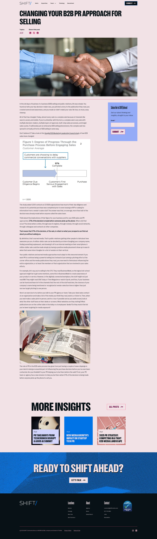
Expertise (44, 3)
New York (70, 514)
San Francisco (71, 517)
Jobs (105, 514)
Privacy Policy (67, 530)
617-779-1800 (107, 511)
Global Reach (89, 514)
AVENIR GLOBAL (42, 530)
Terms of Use (77, 530)
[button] (53, 3)
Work (36, 3)
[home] (25, 3)
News (87, 511)
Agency (88, 508)
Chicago (70, 511)
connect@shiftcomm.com (111, 508)
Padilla (60, 530)
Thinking (61, 3)
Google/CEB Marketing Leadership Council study (62, 133)
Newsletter (107, 517)
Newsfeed (70, 3)
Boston (70, 508)
